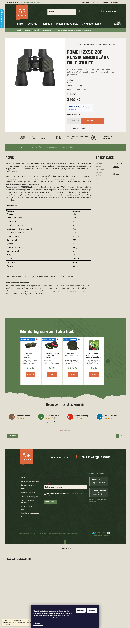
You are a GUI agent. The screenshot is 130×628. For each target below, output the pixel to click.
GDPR (23, 489)
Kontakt (23, 517)
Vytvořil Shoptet (100, 532)
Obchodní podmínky (27, 485)
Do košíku (91, 121)
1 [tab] (60, 430)
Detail (52, 374)
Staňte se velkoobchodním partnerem (97, 501)
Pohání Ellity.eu (72, 109)
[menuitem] (19, 24)
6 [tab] (66, 430)
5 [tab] (65, 430)
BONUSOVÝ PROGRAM (28, 493)
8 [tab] (69, 430)
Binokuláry (117, 163)
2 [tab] (61, 430)
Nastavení (38, 623)
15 (121, 436)
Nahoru (13, 436)
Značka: (70, 81)
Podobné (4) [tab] (36, 147)
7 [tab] (68, 430)
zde (64, 618)
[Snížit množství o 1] (68, 121)
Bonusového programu (85, 107)
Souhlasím (92, 610)
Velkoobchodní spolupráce (30, 513)
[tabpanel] (21, 417)
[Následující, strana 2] (117, 436)
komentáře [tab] (68, 147)
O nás (23, 477)
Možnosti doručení (73, 114)
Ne (114, 169)
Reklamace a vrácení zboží (30, 481)
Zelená (116, 166)
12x (114, 178)
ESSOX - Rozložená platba (30, 497)
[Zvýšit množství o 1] (79, 121)
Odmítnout (80, 610)
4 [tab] (64, 430)
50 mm (116, 174)
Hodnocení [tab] (52, 147)
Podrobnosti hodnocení (107, 44)
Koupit (29, 374)
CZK (97, 2)
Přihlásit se (50, 502)
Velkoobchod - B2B (88, 2)
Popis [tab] (22, 147)
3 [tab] (62, 430)
